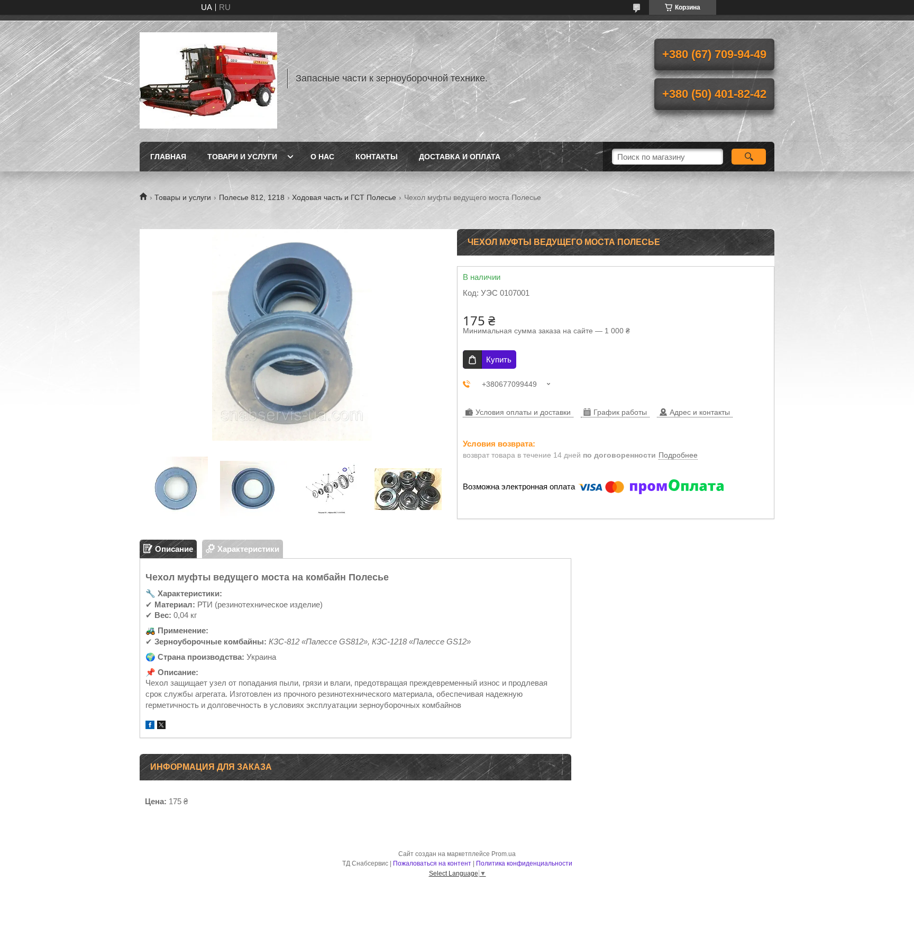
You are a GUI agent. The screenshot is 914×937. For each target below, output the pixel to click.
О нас (322, 156)
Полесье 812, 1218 (252, 197)
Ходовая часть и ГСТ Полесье (344, 197)
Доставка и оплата (459, 156)
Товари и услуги (242, 156)
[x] (161, 726)
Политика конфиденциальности (524, 863)
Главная (168, 156)
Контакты (376, 156)
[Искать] (749, 157)
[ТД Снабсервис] (208, 78)
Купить (498, 359)
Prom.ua (503, 854)
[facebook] (149, 726)
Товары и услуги (182, 197)
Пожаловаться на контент (432, 863)
